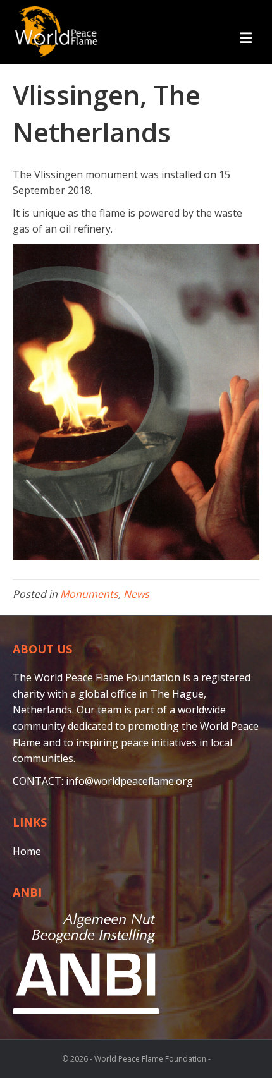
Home (27, 851)
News (136, 594)
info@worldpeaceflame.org (129, 781)
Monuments (89, 594)
